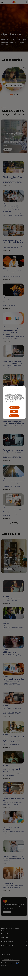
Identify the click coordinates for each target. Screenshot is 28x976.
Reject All (14, 411)
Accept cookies (14, 407)
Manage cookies (14, 415)
